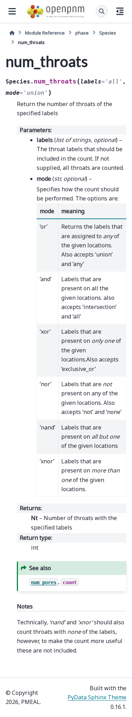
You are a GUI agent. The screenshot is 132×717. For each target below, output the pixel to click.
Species (107, 33)
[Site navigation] (12, 11)
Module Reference (45, 33)
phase (82, 33)
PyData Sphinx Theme (97, 697)
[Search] (102, 11)
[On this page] (119, 11)
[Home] (12, 33)
